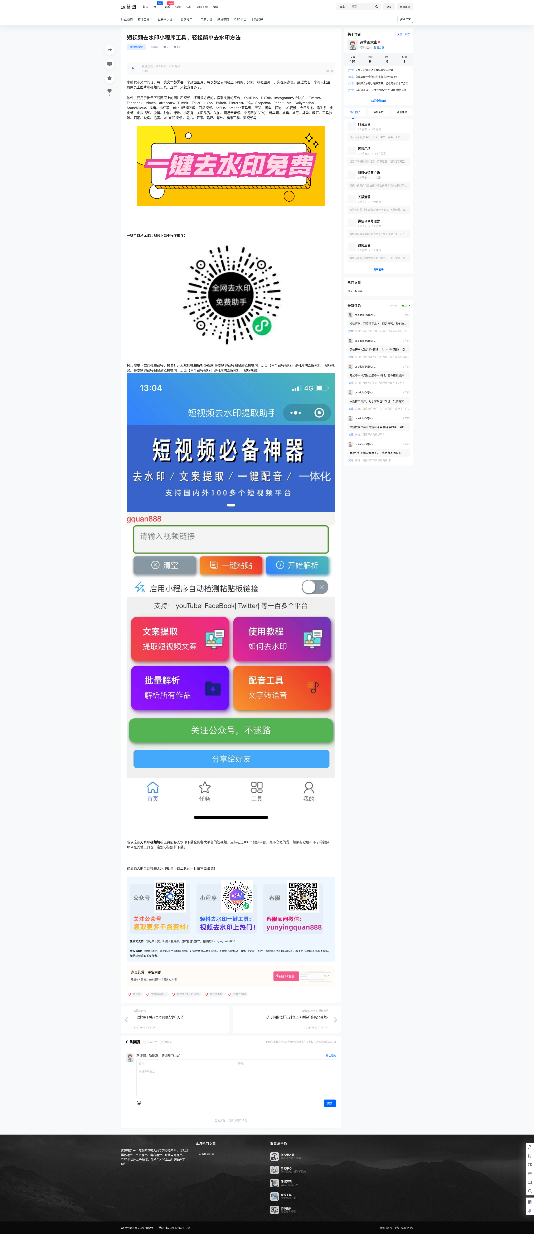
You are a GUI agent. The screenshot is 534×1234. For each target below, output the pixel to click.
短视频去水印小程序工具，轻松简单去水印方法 (378, 83)
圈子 (156, 5)
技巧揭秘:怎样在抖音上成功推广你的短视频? (297, 1017)
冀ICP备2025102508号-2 (174, 1227)
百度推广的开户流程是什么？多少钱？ (384, 382)
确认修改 (331, 1055)
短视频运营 (136, 47)
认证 (189, 6)
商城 (167, 5)
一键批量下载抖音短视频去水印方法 (159, 1017)
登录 (389, 7)
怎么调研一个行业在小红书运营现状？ (373, 76)
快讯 (178, 6)
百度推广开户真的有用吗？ (378, 460)
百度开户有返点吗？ (374, 434)
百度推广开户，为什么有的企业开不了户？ (386, 408)
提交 (329, 1103)
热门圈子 (355, 112)
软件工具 (143, 19)
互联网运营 (165, 19)
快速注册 (405, 7)
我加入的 (379, 112)
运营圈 (149, 1227)
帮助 (216, 6)
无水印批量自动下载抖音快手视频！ (372, 70)
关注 (399, 34)
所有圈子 (379, 269)
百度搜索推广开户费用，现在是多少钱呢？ (386, 357)
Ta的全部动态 (378, 100)
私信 (407, 34)
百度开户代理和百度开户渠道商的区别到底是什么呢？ (393, 331)
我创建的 (402, 112)
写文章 (407, 19)
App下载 (202, 6)
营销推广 (186, 19)
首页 (145, 6)
